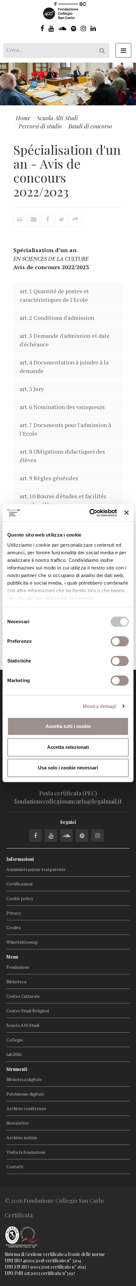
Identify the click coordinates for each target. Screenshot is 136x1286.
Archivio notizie (21, 1137)
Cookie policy (19, 898)
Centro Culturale (23, 996)
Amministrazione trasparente (35, 869)
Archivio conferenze (26, 1108)
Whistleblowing (22, 942)
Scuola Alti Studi (22, 1025)
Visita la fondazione (26, 1152)
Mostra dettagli (100, 706)
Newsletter (17, 1123)
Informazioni (20, 859)
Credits (13, 927)
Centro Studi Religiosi (27, 1011)
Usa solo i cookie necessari (68, 767)
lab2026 (14, 1054)
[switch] (120, 641)
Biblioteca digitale (24, 1079)
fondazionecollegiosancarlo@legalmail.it (68, 801)
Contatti (14, 1167)
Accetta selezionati (68, 747)
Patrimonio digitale (25, 1094)
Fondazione (17, 967)
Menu (12, 957)
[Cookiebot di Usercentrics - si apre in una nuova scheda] (89, 513)
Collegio (14, 1040)
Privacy (13, 913)
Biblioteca (16, 981)
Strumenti (16, 1069)
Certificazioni (19, 884)
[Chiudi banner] (126, 513)
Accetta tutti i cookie (68, 726)
